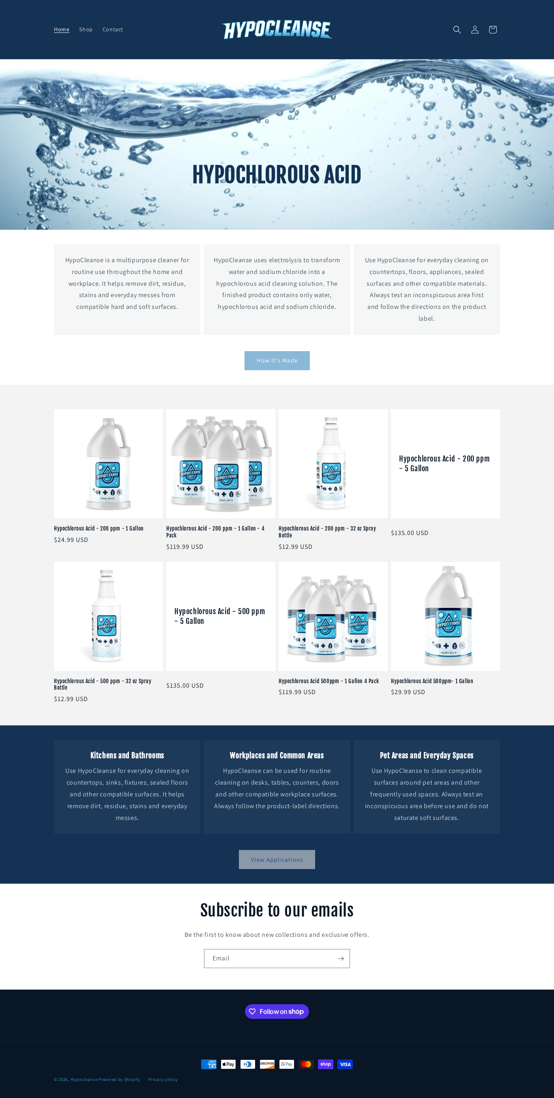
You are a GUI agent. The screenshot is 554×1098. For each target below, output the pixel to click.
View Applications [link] (277, 859)
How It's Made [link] (277, 360)
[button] (457, 30)
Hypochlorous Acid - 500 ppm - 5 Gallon (219, 616)
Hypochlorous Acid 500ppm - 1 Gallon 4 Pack (329, 681)
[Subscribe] (341, 958)
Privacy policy (163, 1079)
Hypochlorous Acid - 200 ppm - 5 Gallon (444, 463)
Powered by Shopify (119, 1079)
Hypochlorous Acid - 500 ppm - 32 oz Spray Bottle (103, 684)
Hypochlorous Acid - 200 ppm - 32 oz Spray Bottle (327, 532)
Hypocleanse (84, 1079)
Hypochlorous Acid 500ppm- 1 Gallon (432, 681)
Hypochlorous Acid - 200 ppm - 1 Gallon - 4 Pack (215, 532)
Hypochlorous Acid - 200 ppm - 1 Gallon (99, 528)
